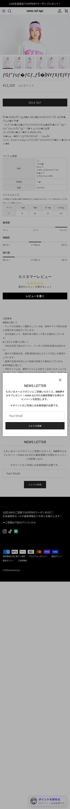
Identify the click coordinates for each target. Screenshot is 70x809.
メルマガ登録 (35, 425)
